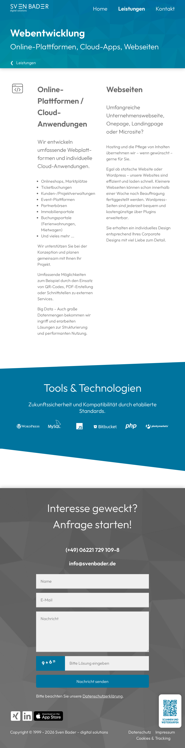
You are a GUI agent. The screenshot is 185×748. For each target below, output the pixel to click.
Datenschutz (139, 732)
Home (100, 8)
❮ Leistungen (23, 62)
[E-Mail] (92, 563)
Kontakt (165, 8)
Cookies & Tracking (153, 738)
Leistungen (131, 8)
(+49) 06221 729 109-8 (92, 549)
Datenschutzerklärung (103, 696)
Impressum (165, 732)
